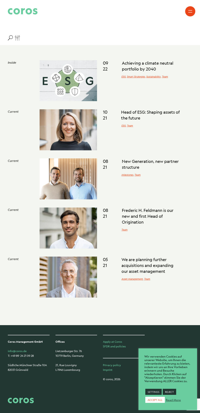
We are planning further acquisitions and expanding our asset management (147, 265)
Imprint (107, 369)
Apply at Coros (112, 341)
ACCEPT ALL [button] (155, 399)
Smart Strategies (136, 76)
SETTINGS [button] (153, 391)
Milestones (127, 174)
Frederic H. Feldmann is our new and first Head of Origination (147, 216)
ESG (123, 76)
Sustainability (153, 76)
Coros (23, 11)
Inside (12, 62)
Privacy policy (112, 365)
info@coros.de (17, 351)
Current (13, 111)
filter (14, 37)
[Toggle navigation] (190, 11)
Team (165, 76)
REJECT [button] (169, 391)
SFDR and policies (114, 346)
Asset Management (132, 278)
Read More (173, 400)
